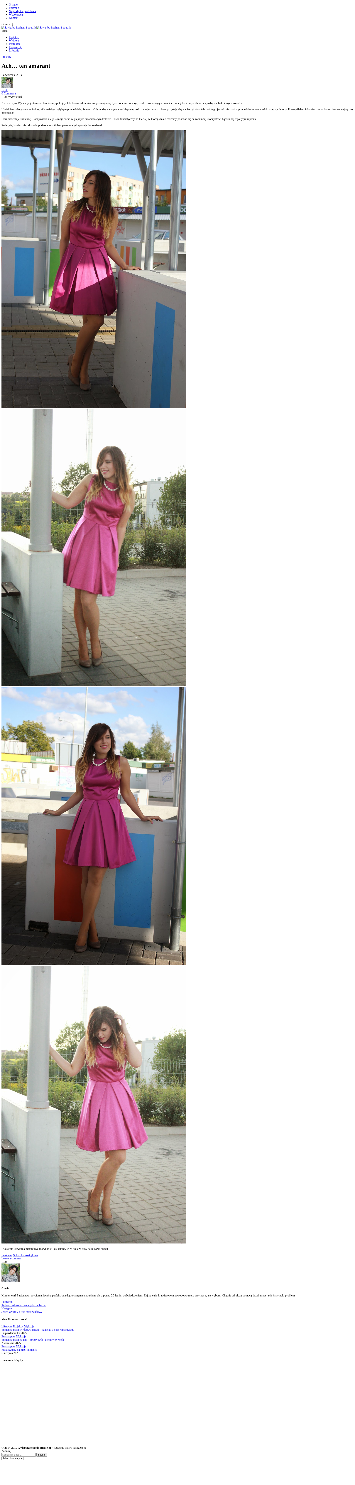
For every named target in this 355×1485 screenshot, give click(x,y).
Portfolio (14, 7)
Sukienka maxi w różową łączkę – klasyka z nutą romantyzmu (37, 1329)
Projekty (14, 37)
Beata (4, 90)
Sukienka (6, 1255)
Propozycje (15, 47)
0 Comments (8, 93)
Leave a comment (11, 1258)
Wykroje (14, 40)
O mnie (13, 4)
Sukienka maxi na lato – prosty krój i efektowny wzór (32, 1339)
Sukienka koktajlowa (25, 1255)
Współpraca (16, 14)
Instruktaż (14, 43)
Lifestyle (14, 50)
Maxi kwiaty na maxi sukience (19, 1349)
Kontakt (13, 17)
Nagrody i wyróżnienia (22, 11)
